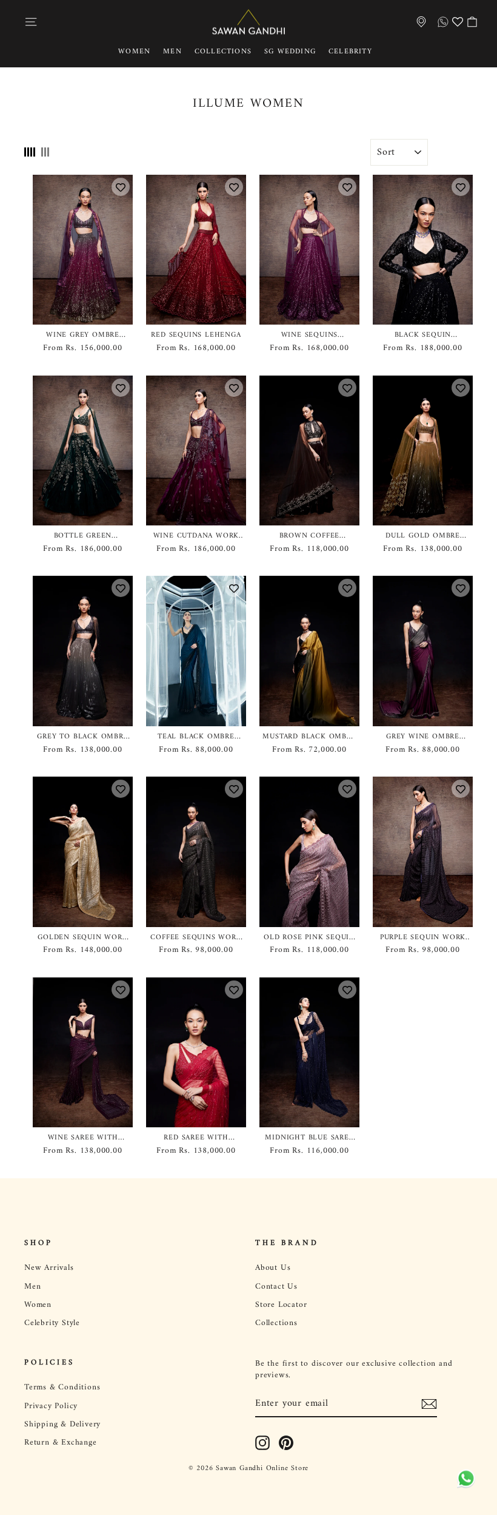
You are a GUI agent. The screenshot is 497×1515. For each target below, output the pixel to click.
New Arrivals (49, 1268)
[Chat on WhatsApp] (463, 1478)
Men (172, 52)
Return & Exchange (60, 1443)
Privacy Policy (51, 1406)
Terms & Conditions (62, 1387)
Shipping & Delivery (62, 1424)
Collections (223, 52)
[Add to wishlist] (121, 187)
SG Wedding (290, 52)
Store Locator (281, 1305)
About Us (272, 1268)
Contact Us (276, 1287)
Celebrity (350, 52)
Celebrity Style (52, 1323)
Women (134, 52)
